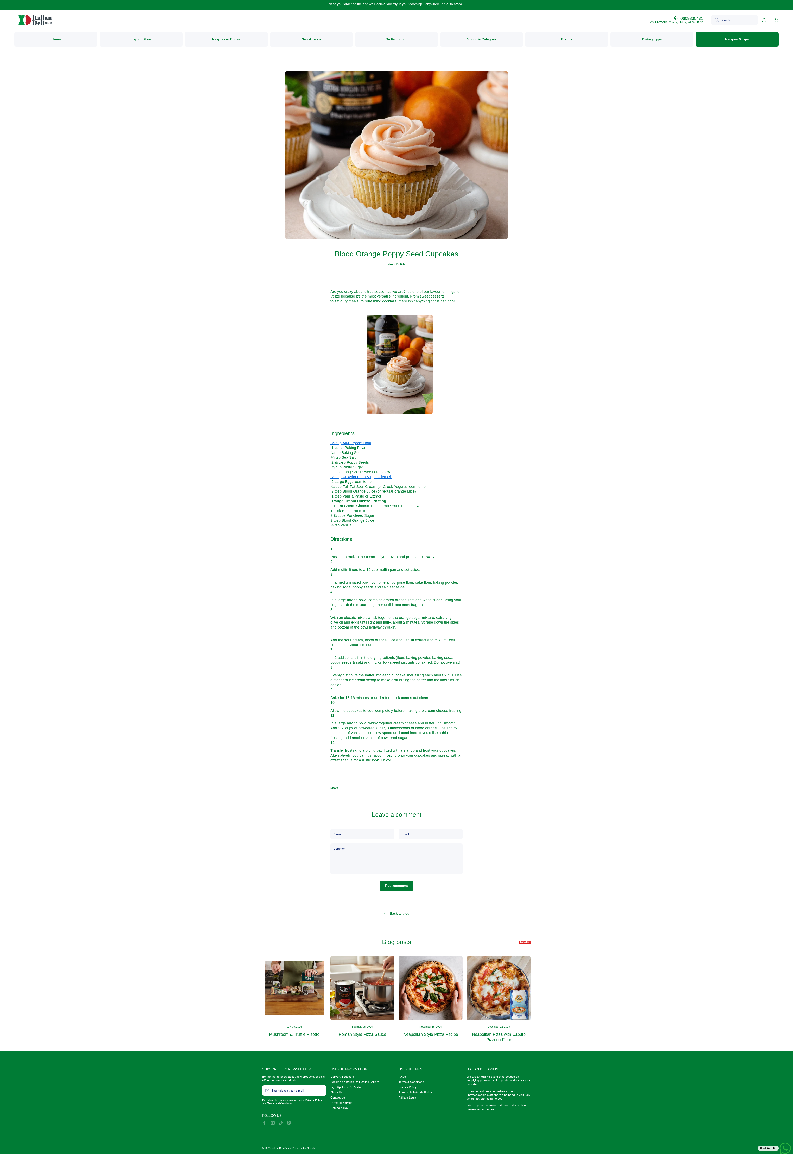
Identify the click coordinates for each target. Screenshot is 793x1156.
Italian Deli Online (282, 1148)
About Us (336, 1092)
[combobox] (734, 20)
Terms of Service (341, 1102)
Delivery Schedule (342, 1076)
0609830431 (691, 18)
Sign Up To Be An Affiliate (346, 1087)
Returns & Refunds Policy (415, 1092)
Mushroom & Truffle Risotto (294, 1034)
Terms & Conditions (411, 1081)
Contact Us (337, 1097)
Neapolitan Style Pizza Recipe (430, 1034)
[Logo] (35, 20)
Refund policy (339, 1108)
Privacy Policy (408, 1087)
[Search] (715, 20)
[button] (334, 788)
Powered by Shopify (303, 1148)
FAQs (402, 1076)
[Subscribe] (321, 1090)
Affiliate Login (407, 1097)
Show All (525, 941)
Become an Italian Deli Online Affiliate (354, 1081)
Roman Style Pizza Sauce (362, 1034)
